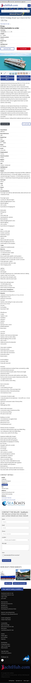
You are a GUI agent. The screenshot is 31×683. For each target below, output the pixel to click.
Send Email (7, 560)
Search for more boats (20, 583)
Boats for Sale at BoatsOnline (8, 612)
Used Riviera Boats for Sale (7, 630)
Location (4, 537)
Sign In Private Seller (5, 646)
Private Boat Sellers (5, 644)
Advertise (3, 639)
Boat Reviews (4, 642)
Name (3, 519)
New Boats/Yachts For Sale (7, 593)
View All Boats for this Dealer (8, 500)
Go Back (8, 583)
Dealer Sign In (4, 635)
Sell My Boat (4, 1)
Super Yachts (4, 596)
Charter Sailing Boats (6, 617)
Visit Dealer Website (6, 497)
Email (3, 525)
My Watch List (4, 605)
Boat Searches (4, 602)
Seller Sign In (26, 680)
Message (4, 543)
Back (8, 79)
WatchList (19, 1)
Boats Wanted (4, 647)
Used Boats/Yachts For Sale (7, 595)
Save (3, 552)
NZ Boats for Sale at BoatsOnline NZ (9, 614)
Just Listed (3, 598)
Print (8, 76)
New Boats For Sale (4, 24)
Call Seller (24, 48)
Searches (12, 1)
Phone (3, 531)
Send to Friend (24, 79)
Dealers (3, 633)
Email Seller (8, 48)
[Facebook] (2, 660)
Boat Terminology (5, 624)
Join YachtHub (4, 637)
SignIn (22, 1)
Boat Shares (4, 628)
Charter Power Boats (6, 619)
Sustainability (4, 623)
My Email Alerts (4, 607)
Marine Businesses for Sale (7, 626)
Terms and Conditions (6, 653)
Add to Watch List (24, 76)
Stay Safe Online (5, 651)
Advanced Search (16, 14)
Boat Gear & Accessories (7, 603)
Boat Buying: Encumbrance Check (8, 609)
